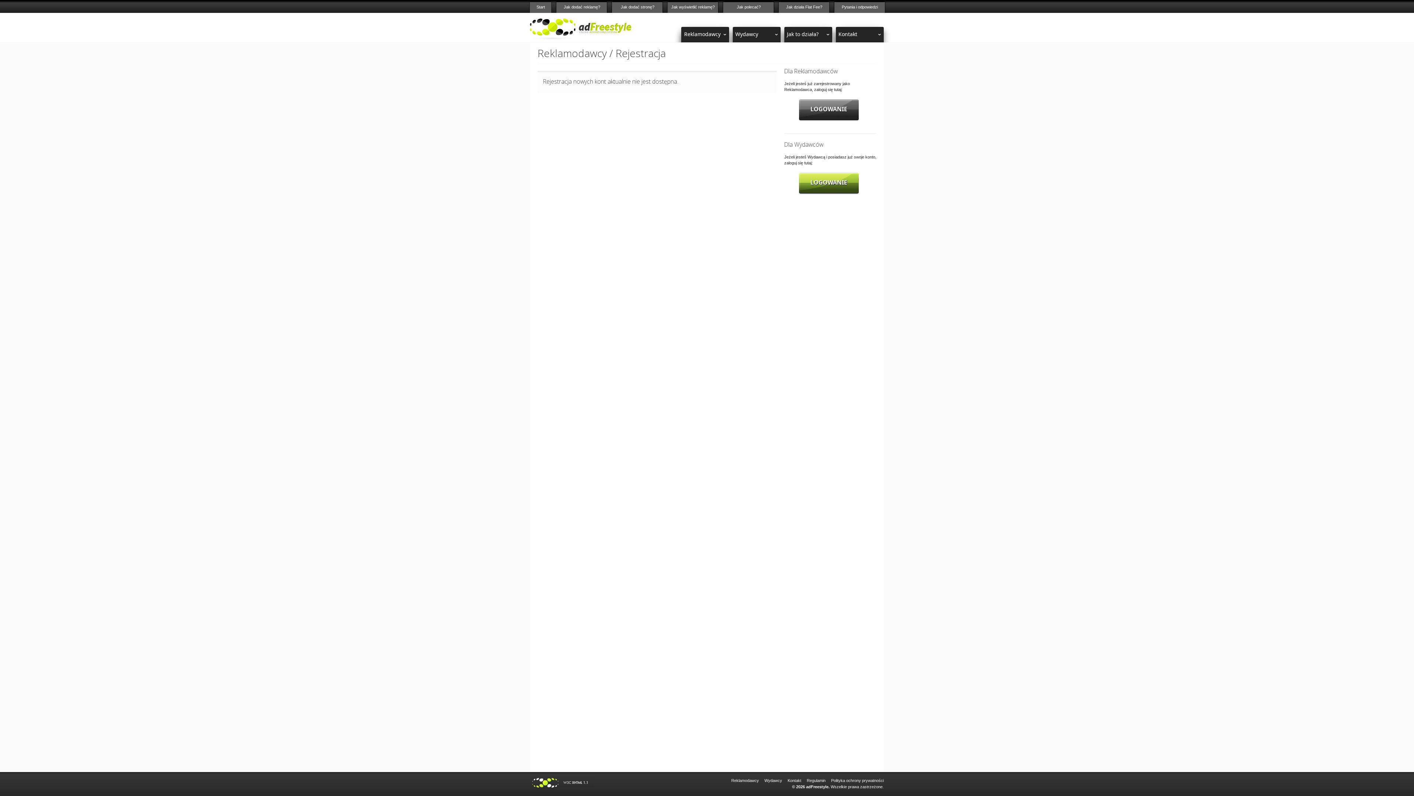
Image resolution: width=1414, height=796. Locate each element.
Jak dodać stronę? (637, 7)
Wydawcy (746, 34)
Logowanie (828, 109)
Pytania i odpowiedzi (860, 7)
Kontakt (847, 34)
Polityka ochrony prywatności (857, 780)
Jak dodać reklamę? (582, 7)
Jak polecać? (749, 7)
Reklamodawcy (702, 34)
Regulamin (816, 780)
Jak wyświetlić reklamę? (693, 7)
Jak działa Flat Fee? (804, 7)
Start (541, 7)
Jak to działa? (803, 34)
